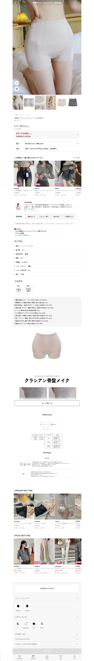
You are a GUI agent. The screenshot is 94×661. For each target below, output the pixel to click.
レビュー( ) (43, 217)
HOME (47, 659)
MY (74, 659)
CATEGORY (19, 659)
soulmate (17, 521)
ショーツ (28, 115)
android (27, 611)
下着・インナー (19, 115)
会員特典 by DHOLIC (47, 588)
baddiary (16, 566)
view (77, 206)
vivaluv (57, 521)
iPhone (18, 611)
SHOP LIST (33, 659)
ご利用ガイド (69, 217)
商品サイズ (31, 217)
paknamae (58, 566)
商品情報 (19, 217)
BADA (57, 188)
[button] (78, 45)
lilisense (37, 188)
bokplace (17, 188)
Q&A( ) (56, 217)
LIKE (61, 659)
